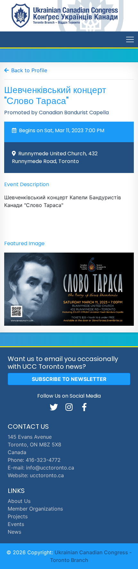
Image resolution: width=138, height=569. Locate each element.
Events (16, 524)
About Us (19, 501)
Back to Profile (29, 70)
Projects (18, 516)
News (14, 532)
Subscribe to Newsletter (69, 379)
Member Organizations (35, 508)
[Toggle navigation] (130, 39)
